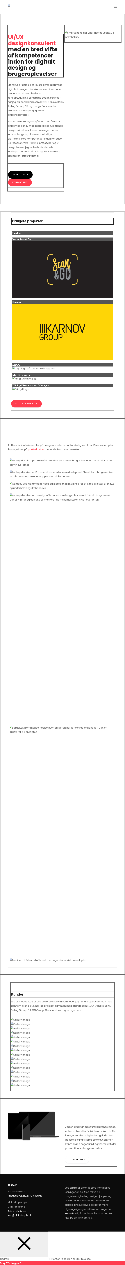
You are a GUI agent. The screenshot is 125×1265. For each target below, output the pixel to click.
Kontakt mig (72, 1213)
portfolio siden (36, 449)
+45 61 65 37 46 (17, 1211)
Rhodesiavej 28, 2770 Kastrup (25, 1195)
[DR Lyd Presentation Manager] (62, 311)
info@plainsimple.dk (20, 1215)
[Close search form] (24, 1244)
